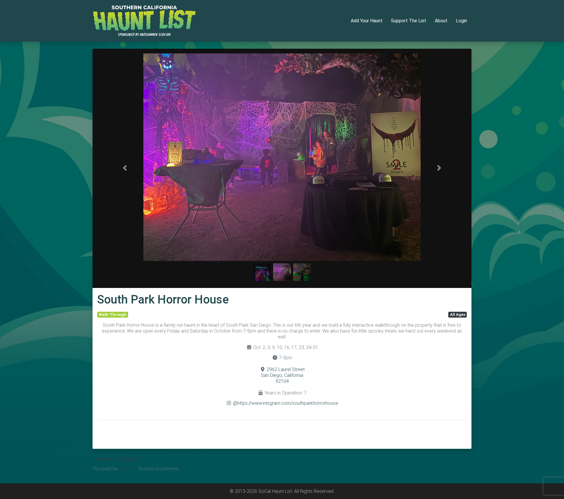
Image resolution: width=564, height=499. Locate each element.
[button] (125, 167)
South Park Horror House (163, 299)
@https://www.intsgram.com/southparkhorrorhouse (285, 403)
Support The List (408, 20)
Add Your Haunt (366, 20)
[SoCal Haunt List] (144, 20)
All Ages (457, 314)
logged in (128, 468)
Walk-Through (112, 314)
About (441, 20)
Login (461, 20)
